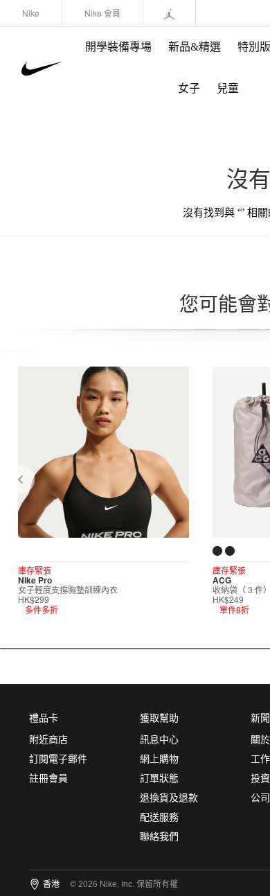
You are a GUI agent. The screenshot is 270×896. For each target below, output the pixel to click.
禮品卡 (43, 718)
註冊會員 (48, 778)
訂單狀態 (159, 778)
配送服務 (159, 817)
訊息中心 (159, 740)
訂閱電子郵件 (58, 759)
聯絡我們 (159, 837)
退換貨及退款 (169, 798)
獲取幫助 (159, 718)
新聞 (260, 718)
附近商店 (48, 740)
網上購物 (159, 759)
